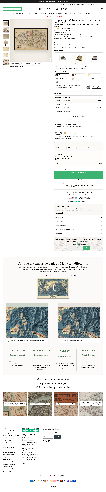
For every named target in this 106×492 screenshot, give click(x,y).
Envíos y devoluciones (60, 221)
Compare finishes (83, 68)
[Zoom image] (49, 59)
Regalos (89, 13)
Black (60, 74)
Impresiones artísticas (74, 13)
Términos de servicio (7, 471)
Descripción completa (68, 38)
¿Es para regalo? (59, 217)
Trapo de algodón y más (8, 454)
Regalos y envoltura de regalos (10, 461)
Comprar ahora (79, 177)
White (92, 78)
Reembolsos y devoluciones (9, 442)
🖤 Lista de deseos (81, 4)
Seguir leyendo (59, 213)
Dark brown (78, 74)
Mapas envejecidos (7, 449)
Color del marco (60, 71)
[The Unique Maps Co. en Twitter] (49, 441)
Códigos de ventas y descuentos (10, 457)
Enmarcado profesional (8, 433)
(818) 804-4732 (27, 437)
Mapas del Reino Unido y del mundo (48, 13)
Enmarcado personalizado (9, 452)
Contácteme (5, 428)
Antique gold (94, 74)
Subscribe (57, 437)
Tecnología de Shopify (53, 486)
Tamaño (78, 97)
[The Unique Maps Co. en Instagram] (43, 441)
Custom (61, 82)
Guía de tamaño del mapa (9, 445)
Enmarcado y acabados (61, 225)
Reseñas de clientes (7, 459)
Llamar (88, 185)
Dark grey (61, 78)
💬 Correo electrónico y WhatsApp (68, 4)
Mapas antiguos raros (22, 13)
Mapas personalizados (53, 16)
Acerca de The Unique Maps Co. (10, 430)
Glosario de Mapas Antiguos (9, 464)
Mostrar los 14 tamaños (78, 116)
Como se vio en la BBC (8, 466)
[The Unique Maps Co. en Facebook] (46, 441)
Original (58, 133)
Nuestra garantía (59, 233)
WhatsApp (73, 186)
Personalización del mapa (9, 447)
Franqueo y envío (7, 440)
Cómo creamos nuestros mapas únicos (64, 229)
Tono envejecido (71, 133)
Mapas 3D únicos (7, 437)
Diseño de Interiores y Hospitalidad (11, 435)
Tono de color (60, 130)
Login (23, 463)
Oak (76, 78)
